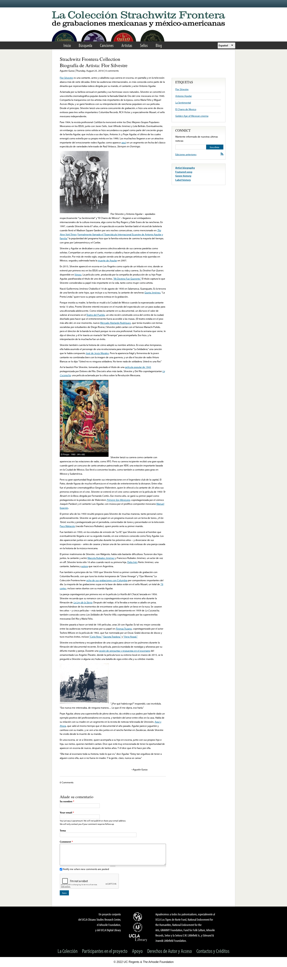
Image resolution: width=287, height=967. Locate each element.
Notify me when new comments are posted (86, 869)
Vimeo (78, 274)
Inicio (67, 45)
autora (84, 566)
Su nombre (67, 801)
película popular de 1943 (138, 367)
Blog (159, 45)
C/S (138, 916)
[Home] (143, 19)
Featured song (183, 171)
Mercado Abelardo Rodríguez (115, 322)
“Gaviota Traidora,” (111, 636)
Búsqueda (85, 45)
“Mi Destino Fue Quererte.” (127, 278)
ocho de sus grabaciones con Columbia (106, 580)
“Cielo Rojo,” (95, 636)
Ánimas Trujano (124, 628)
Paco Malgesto (67, 526)
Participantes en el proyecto (104, 950)
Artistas (126, 45)
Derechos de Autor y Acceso (169, 950)
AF (138, 927)
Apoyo (137, 950)
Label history (183, 179)
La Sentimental (183, 102)
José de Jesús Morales (97, 353)
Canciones (107, 45)
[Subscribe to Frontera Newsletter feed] (222, 154)
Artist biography (185, 167)
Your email (67, 812)
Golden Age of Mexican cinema (191, 115)
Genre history (183, 175)
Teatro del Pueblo (95, 314)
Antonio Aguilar (183, 95)
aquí (123, 142)
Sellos (144, 45)
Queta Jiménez (152, 292)
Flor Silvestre (66, 77)
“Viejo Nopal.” (130, 636)
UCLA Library (138, 937)
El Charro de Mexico (185, 109)
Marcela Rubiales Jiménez (101, 558)
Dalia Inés (132, 562)
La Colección (68, 950)
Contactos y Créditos (212, 950)
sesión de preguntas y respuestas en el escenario (124, 650)
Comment (66, 841)
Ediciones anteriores (185, 154)
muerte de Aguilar (107, 260)
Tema (63, 830)
